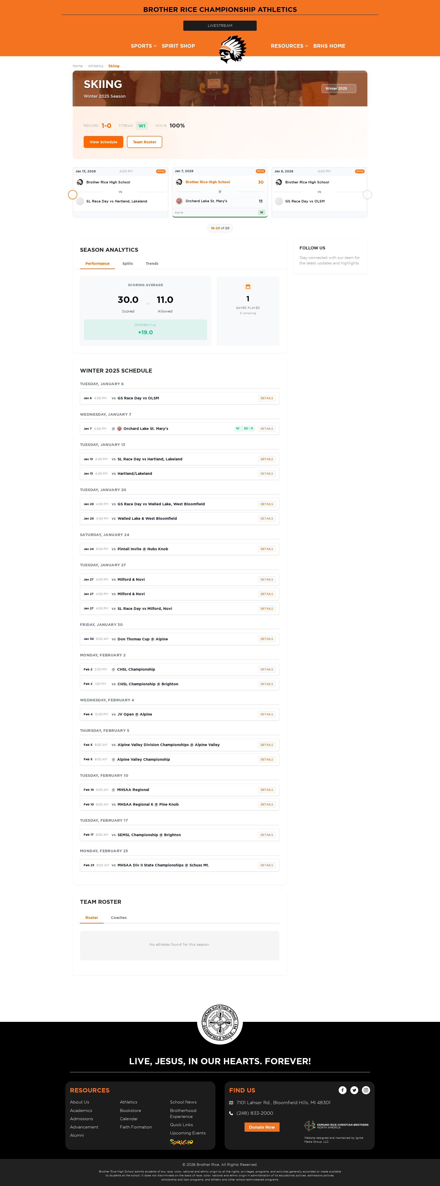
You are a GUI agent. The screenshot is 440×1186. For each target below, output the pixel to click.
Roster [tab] (91, 917)
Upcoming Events (188, 1133)
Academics (81, 1110)
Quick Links (181, 1124)
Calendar (129, 1119)
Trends (152, 263)
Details (267, 398)
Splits (127, 263)
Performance (97, 263)
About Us (79, 1102)
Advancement (84, 1127)
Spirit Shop (178, 46)
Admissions (81, 1119)
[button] (155, 46)
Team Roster (144, 142)
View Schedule (103, 142)
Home (78, 66)
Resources (287, 46)
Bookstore (130, 1110)
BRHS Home (329, 46)
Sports (141, 46)
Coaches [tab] (119, 917)
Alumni (77, 1135)
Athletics (95, 66)
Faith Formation (136, 1127)
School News (183, 1102)
